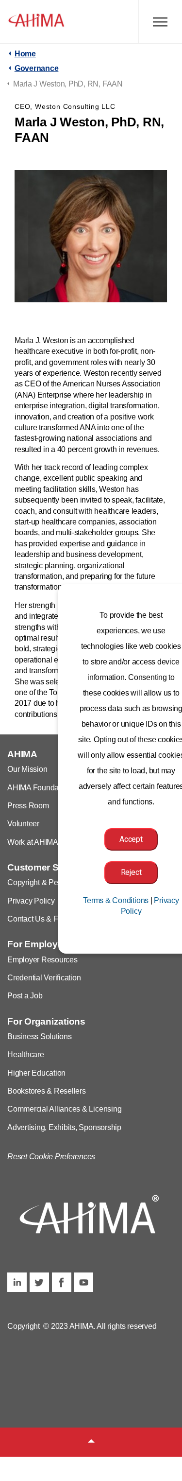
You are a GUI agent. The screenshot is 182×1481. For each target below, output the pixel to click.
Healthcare (25, 1054)
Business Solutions (39, 1036)
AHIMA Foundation (39, 788)
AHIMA (36, 21)
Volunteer (23, 823)
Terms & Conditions (116, 900)
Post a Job (25, 996)
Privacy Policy (31, 901)
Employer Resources (42, 960)
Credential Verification (44, 978)
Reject (131, 872)
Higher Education (36, 1073)
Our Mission (27, 769)
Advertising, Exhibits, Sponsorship (64, 1127)
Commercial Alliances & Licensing (64, 1109)
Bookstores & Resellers (46, 1091)
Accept (131, 839)
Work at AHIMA (32, 842)
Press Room (28, 805)
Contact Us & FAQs (39, 919)
